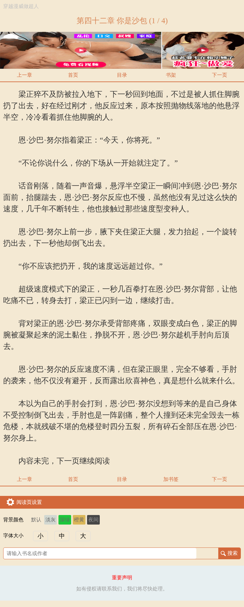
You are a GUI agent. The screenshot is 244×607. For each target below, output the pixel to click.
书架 (171, 75)
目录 (122, 75)
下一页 (219, 75)
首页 (73, 75)
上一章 (24, 75)
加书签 (171, 479)
